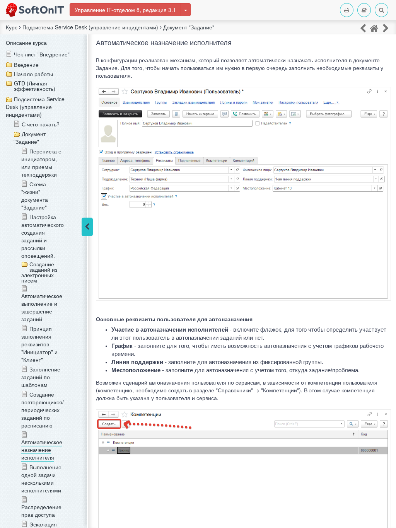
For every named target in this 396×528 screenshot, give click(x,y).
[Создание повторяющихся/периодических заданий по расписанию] (363, 27)
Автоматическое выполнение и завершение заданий (41, 307)
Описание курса (26, 42)
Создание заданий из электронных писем (39, 272)
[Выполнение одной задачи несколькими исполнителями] (385, 27)
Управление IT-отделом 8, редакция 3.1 (125, 10)
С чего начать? (41, 124)
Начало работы (33, 74)
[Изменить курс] (186, 9)
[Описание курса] (374, 27)
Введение (26, 64)
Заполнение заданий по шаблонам (40, 376)
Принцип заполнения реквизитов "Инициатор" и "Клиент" (39, 344)
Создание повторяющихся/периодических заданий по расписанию (42, 409)
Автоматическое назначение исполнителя (41, 449)
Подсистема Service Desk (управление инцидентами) (35, 106)
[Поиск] (381, 10)
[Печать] (346, 10)
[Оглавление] (364, 10)
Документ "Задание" (30, 137)
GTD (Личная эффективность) (34, 85)
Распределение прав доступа (41, 510)
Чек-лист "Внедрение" (42, 54)
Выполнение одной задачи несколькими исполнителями (41, 478)
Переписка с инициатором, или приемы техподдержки (41, 162)
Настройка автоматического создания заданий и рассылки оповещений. (42, 236)
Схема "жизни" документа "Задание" (34, 195)
